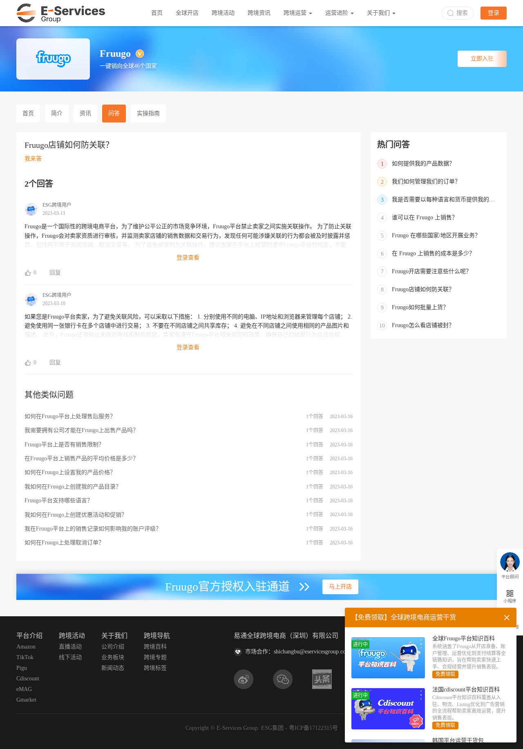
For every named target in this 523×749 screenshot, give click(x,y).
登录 (493, 13)
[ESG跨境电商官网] (60, 13)
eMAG (24, 689)
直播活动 (70, 647)
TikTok (25, 657)
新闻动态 (112, 668)
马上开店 (340, 587)
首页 (157, 13)
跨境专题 (155, 657)
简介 (57, 113)
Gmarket (26, 700)
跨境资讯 (259, 13)
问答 (114, 113)
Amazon (26, 647)
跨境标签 (155, 668)
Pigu (21, 668)
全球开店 (187, 13)
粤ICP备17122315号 (313, 728)
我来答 (33, 159)
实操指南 (148, 113)
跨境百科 (155, 647)
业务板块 (112, 657)
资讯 (85, 113)
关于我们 (379, 13)
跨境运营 (296, 13)
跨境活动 (223, 13)
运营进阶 (337, 13)
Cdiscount (27, 678)
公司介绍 (112, 647)
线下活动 (70, 657)
